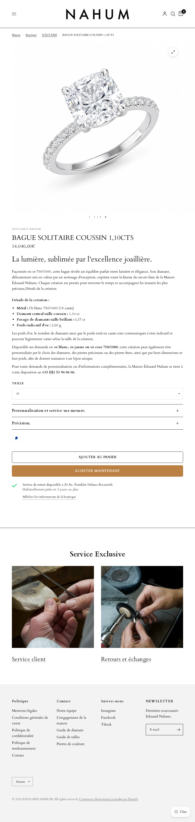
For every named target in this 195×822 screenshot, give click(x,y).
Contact (18, 755)
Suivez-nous (112, 701)
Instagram (108, 710)
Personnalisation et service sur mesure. (48, 410)
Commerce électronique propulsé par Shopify (108, 799)
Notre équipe (67, 710)
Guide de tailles (68, 737)
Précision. (21, 423)
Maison (16, 35)
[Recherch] (173, 14)
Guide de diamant (70, 730)
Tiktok (106, 724)
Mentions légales (24, 710)
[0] (180, 14)
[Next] (106, 217)
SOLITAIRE (49, 35)
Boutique (31, 35)
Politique (20, 701)
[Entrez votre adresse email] (178, 729)
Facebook (108, 717)
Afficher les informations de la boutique (49, 497)
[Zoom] (173, 52)
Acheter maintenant (97, 471)
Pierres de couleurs (70, 743)
